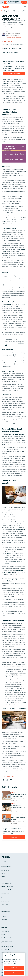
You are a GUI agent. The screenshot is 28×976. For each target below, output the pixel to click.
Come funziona (5, 901)
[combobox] (5, 861)
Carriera (3, 873)
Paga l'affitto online (6, 908)
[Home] (5, 7)
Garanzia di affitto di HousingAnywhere (6, 941)
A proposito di (5, 870)
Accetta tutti (14, 972)
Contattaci (4, 923)
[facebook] (3, 779)
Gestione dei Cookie (6, 889)
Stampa (3, 876)
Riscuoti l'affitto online (7, 946)
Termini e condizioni (6, 883)
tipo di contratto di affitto (16, 434)
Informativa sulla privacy (7, 886)
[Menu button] (25, 6)
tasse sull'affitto (20, 529)
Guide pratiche (5, 949)
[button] (11, 779)
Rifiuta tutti (14, 967)
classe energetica (8, 304)
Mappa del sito (5, 893)
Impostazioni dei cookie (10, 963)
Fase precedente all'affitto (13, 37)
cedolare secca (9, 553)
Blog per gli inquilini (6, 911)
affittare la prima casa (8, 222)
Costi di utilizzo (5, 904)
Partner (3, 880)
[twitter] (7, 779)
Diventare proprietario (7, 937)
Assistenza (4, 919)
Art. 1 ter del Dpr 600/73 (13, 690)
